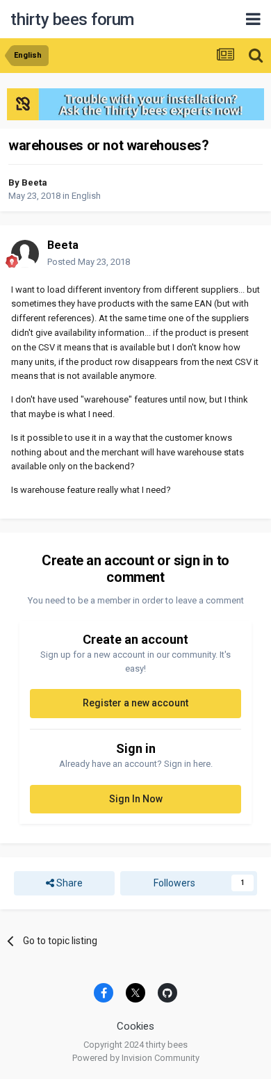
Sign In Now (136, 798)
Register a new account (135, 702)
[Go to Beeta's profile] (25, 254)
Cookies (135, 1026)
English (86, 195)
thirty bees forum (72, 19)
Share (68, 883)
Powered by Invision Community (135, 1058)
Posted (88, 262)
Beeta (34, 182)
